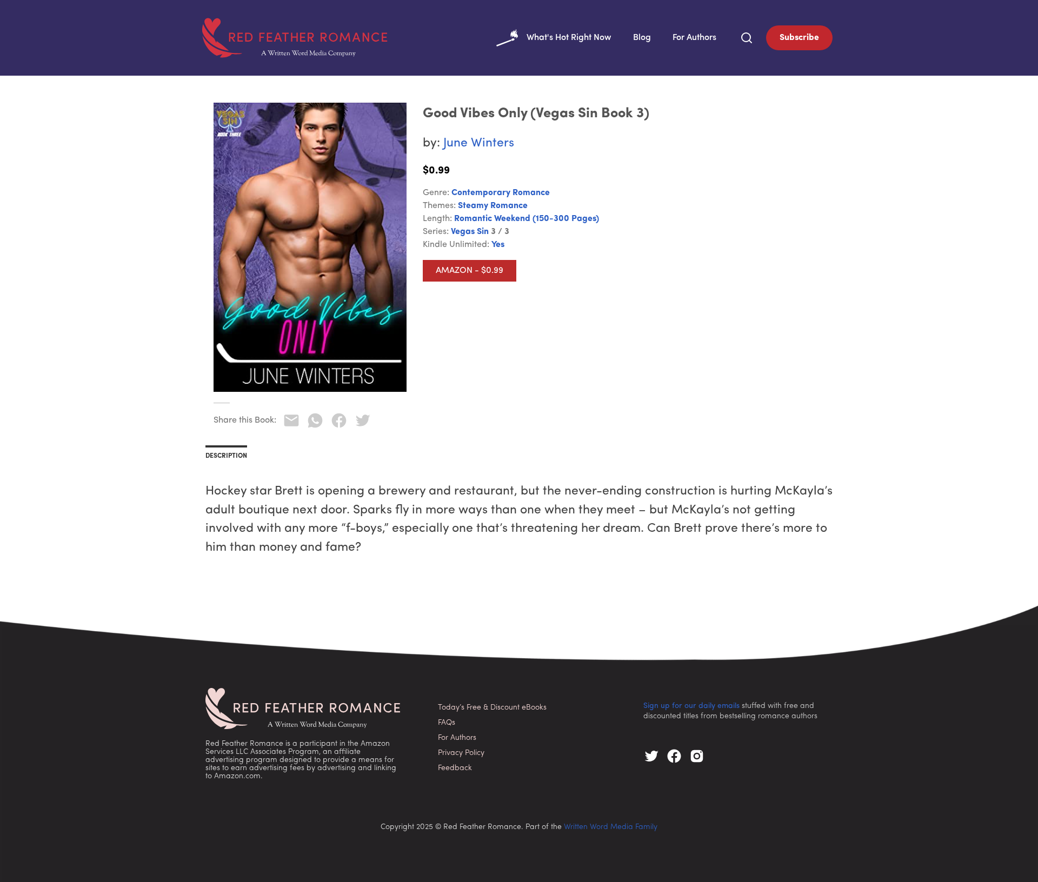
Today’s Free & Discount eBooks (492, 708)
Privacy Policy (461, 753)
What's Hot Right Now (569, 38)
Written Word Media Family (610, 827)
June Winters (478, 143)
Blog (642, 38)
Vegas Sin (470, 232)
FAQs (446, 723)
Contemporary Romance (500, 193)
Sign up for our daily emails (691, 706)
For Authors (694, 38)
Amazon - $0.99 (469, 270)
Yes (497, 244)
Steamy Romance (493, 206)
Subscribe (799, 38)
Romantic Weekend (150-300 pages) (526, 219)
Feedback (455, 768)
